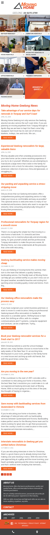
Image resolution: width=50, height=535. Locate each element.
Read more (8, 138)
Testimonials (22, 523)
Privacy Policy (33, 523)
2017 (13, 518)
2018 (5, 518)
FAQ (16, 523)
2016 (21, 518)
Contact (8, 507)
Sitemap (43, 523)
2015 (29, 518)
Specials (25, 525)
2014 (37, 518)
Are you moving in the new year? (17, 371)
